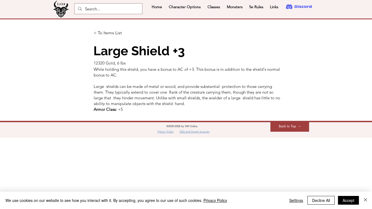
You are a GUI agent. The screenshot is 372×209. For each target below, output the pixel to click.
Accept (348, 200)
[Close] (365, 200)
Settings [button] (296, 200)
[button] (184, 6)
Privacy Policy (215, 200)
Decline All (321, 200)
